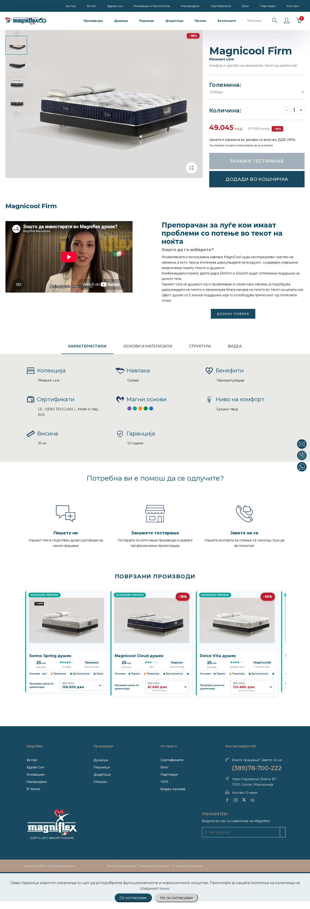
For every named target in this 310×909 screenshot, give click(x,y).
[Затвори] (306, 437)
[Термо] (135, 408)
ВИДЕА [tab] (235, 346)
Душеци (100, 760)
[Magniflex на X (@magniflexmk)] (244, 800)
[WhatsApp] (302, 467)
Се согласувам (133, 898)
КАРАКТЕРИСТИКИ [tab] (87, 346)
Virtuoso (100, 782)
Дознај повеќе (233, 313)
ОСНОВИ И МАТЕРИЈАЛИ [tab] (147, 346)
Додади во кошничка (257, 179)
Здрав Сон (35, 767)
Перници (101, 767)
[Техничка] (140, 408)
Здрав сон (115, 6)
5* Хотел (33, 789)
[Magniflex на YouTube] (252, 800)
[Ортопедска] (151, 408)
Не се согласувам (176, 898)
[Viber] (302, 455)
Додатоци (102, 774)
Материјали (190, 6)
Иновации (35, 774)
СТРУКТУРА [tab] (200, 346)
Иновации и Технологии (152, 6)
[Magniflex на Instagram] (236, 800)
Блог (245, 6)
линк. (165, 888)
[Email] (302, 444)
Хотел (91, 6)
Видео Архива (172, 789)
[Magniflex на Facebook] (227, 800)
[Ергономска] (146, 408)
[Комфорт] (129, 408)
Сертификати (220, 6)
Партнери (268, 6)
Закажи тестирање (257, 161)
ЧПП (164, 782)
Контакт (293, 6)
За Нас (71, 6)
